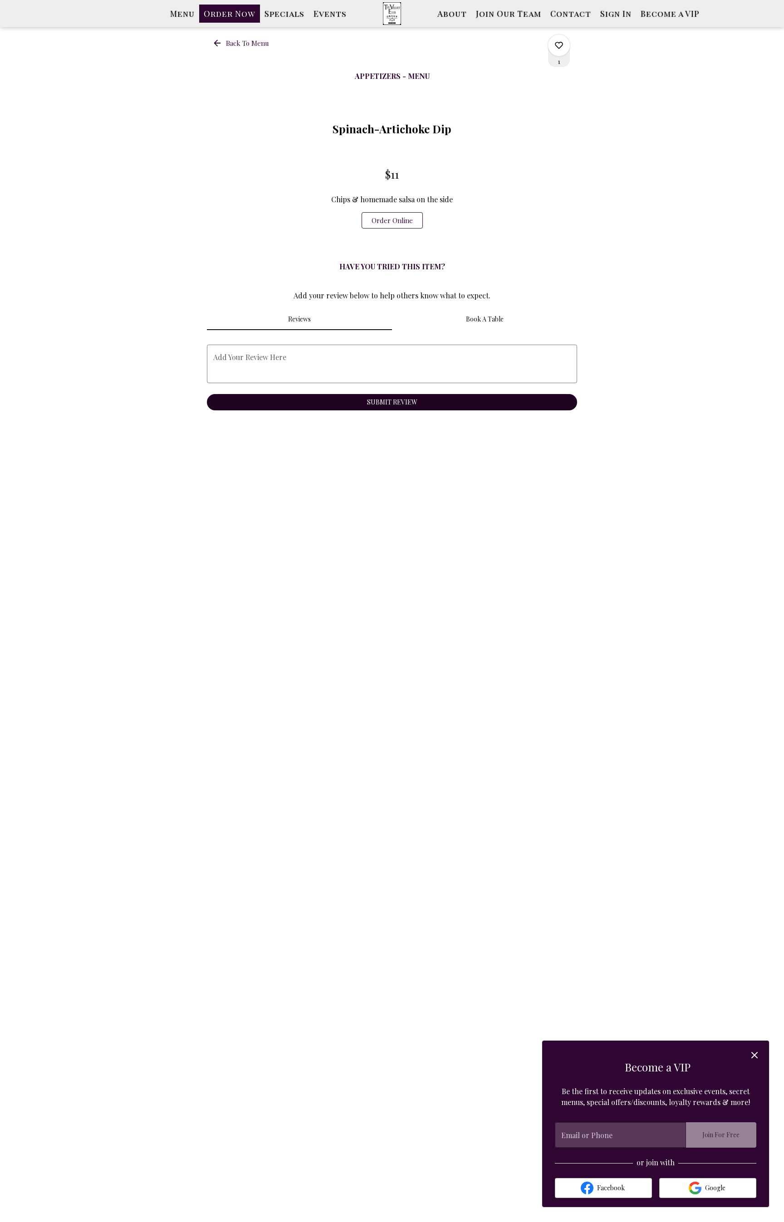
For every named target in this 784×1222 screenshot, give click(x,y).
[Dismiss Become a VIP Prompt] (754, 1055)
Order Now (229, 13)
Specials (284, 13)
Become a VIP (670, 13)
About (452, 13)
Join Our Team (508, 13)
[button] (242, 43)
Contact (570, 13)
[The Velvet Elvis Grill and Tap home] (392, 13)
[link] (392, 220)
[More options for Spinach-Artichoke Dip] (559, 45)
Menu (182, 13)
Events (330, 13)
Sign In (616, 13)
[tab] (299, 319)
